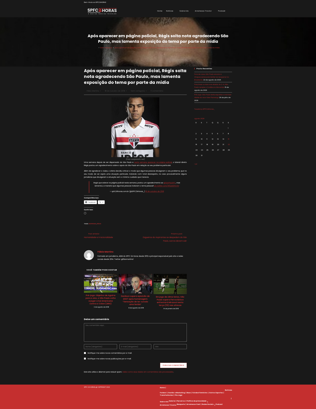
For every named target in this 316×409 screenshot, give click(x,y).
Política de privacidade (196, 401)
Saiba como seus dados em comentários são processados (148, 372)
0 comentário (157, 91)
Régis (99, 224)
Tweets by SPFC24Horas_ (204, 109)
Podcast (219, 404)
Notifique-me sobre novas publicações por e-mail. (109, 358)
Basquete (181, 404)
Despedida (92, 224)
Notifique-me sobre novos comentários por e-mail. (110, 353)
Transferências (166, 395)
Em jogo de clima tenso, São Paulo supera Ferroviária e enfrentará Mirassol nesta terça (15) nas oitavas (170, 301)
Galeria (172, 401)
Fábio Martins (93, 91)
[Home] (97, 47)
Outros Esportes (216, 393)
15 (228, 139)
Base (189, 393)
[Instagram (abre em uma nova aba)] (228, 2)
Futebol (163, 393)
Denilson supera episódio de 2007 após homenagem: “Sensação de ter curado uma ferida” (135, 300)
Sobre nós (164, 402)
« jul (195, 164)
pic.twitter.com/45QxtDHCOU (166, 186)
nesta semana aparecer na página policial (153, 162)
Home (162, 388)
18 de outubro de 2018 (154, 191)
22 (229, 144)
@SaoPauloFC (170, 183)
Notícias (228, 390)
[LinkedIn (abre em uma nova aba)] (231, 2)
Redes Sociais (207, 404)
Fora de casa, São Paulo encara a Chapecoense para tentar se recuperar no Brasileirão (211, 77)
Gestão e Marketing (176, 393)
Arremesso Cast (193, 404)
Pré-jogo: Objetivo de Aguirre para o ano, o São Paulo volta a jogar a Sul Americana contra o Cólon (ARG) (101, 299)
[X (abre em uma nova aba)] (222, 2)
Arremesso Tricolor (168, 405)
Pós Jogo (178, 395)
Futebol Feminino (199, 393)
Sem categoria (138, 91)
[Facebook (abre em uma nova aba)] (225, 2)
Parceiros (181, 401)
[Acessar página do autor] (89, 255)
